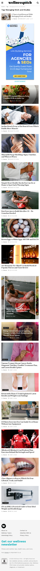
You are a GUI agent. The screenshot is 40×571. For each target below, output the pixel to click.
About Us (4, 530)
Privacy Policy (24, 535)
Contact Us (23, 530)
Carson (15, 18)
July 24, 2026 (13, 216)
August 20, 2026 (16, 101)
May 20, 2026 (13, 511)
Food (5, 93)
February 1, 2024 (24, 18)
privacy (7, 552)
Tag (7, 6)
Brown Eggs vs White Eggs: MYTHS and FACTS (20, 239)
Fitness (5, 122)
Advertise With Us (25, 533)
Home (3, 6)
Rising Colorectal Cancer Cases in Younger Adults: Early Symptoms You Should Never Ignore (18, 333)
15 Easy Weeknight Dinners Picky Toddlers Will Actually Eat (19, 311)
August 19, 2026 (14, 131)
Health (5, 151)
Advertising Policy (6, 535)
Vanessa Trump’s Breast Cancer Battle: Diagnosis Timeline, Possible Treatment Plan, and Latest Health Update (19, 365)
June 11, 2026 (13, 370)
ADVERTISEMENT (20, 81)
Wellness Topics (6, 533)
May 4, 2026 (12, 483)
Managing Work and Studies (17, 6)
